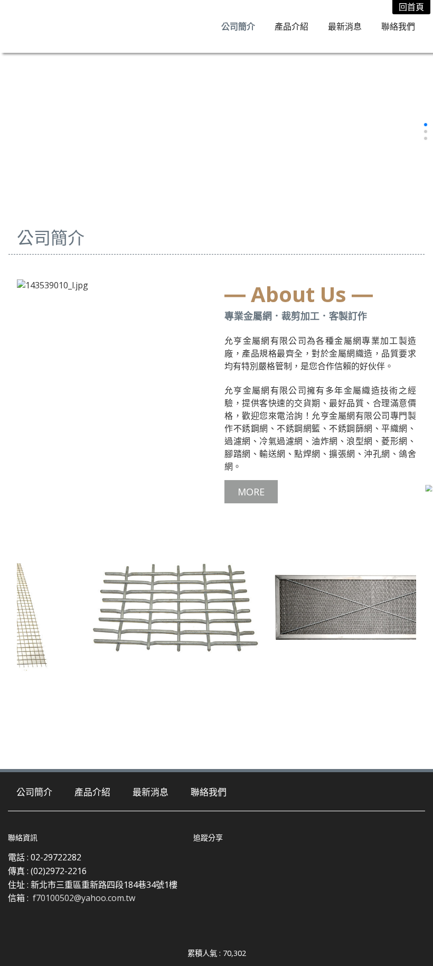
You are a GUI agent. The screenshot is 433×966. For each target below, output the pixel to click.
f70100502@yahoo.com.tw (84, 898)
